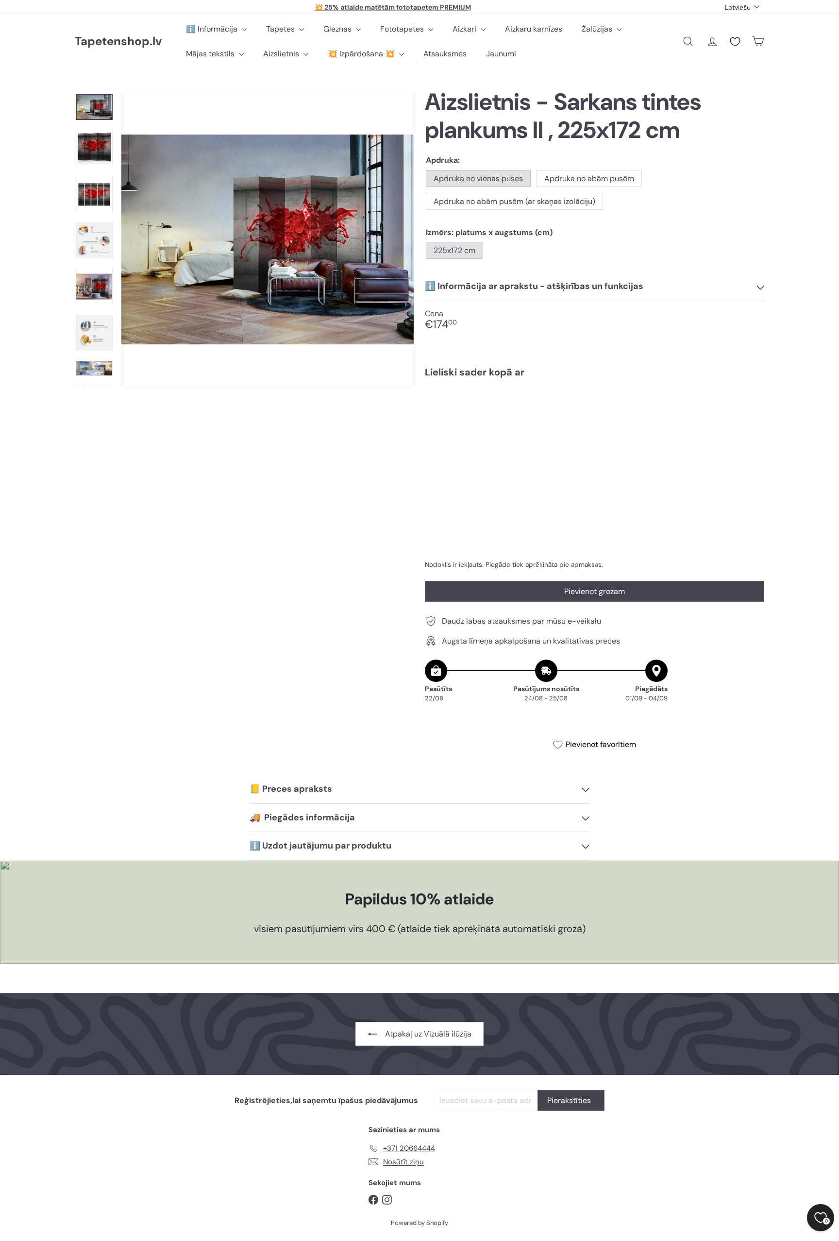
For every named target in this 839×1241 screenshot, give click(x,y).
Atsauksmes (445, 54)
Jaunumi (501, 54)
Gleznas (338, 29)
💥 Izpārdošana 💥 (362, 54)
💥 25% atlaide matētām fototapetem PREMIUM (393, 6)
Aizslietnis (282, 54)
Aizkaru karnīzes (533, 29)
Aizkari (465, 29)
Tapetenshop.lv (118, 41)
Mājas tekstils (211, 54)
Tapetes (281, 29)
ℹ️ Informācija (212, 29)
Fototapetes (403, 29)
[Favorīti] (735, 41)
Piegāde (498, 565)
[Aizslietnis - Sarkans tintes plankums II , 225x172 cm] (594, 418)
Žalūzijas (598, 29)
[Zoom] (267, 239)
